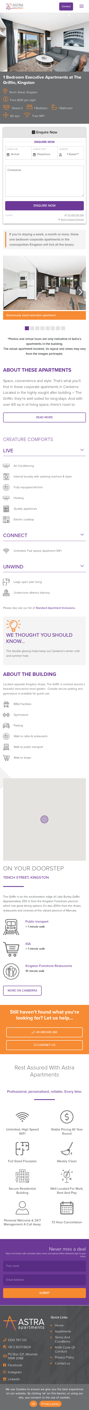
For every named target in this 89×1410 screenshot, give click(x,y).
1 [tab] (27, 328)
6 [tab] (53, 328)
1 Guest (71, 154)
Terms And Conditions (62, 1339)
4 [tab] (42, 328)
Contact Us (46, 1045)
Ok (33, 1403)
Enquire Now (46, 132)
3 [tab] (37, 328)
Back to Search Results (72, 219)
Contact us (62, 1363)
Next (81, 289)
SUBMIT (44, 1293)
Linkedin (13, 1379)
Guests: (64, 149)
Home (59, 1325)
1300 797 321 (17, 1340)
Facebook (14, 1365)
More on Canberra (22, 990)
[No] (84, 1397)
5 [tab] (48, 328)
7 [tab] (58, 328)
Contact (66, 6)
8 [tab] (63, 328)
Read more (44, 417)
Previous (8, 289)
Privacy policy (50, 1403)
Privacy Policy (64, 1357)
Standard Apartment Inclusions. (56, 608)
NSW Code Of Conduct (65, 1349)
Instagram (14, 1372)
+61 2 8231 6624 (19, 1347)
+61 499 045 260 (75, 215)
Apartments (63, 1331)
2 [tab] (32, 328)
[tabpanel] (46, 288)
